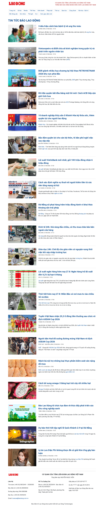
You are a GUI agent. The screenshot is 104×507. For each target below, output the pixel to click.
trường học (78, 258)
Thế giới (30, 14)
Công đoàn (72, 10)
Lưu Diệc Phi (79, 459)
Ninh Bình (41, 147)
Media (26, 10)
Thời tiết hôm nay (43, 303)
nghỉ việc (45, 149)
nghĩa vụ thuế (58, 193)
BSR (68, 59)
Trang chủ (12, 10)
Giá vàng (41, 236)
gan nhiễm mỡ (70, 372)
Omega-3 (41, 389)
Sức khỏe (23, 14)
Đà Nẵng (41, 214)
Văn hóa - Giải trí (83, 10)
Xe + (36, 14)
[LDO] (22, 34)
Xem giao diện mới (46, 14)
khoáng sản (82, 214)
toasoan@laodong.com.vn (20, 498)
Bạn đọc (64, 10)
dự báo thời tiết (79, 434)
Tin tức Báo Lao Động (24, 20)
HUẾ (39, 347)
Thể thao (32, 10)
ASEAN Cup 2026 (54, 347)
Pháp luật (49, 10)
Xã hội (19, 10)
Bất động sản (13, 14)
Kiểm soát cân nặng (44, 370)
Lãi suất (40, 169)
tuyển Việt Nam (82, 325)
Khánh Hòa (41, 124)
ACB (67, 102)
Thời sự (57, 10)
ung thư (88, 32)
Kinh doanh (41, 10)
